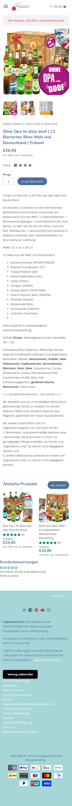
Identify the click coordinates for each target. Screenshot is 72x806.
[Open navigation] (6, 6)
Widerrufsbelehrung (16, 713)
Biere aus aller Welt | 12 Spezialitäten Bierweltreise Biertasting (52, 532)
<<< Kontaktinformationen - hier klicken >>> (32, 394)
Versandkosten (26, 155)
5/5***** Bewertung (16, 681)
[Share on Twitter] (20, 165)
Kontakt (8, 718)
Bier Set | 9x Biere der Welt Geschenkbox (17, 528)
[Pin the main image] (25, 165)
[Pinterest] (36, 610)
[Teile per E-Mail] (30, 165)
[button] (12, 534)
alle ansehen (58, 485)
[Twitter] (24, 610)
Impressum (10, 685)
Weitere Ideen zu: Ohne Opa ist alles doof (30, 124)
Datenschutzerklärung (17, 722)
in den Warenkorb (32, 181)
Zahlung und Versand (47, 660)
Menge (7, 174)
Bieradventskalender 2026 (20, 732)
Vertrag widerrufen (20, 674)
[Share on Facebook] (15, 165)
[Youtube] (42, 610)
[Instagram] (48, 610)
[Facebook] (30, 610)
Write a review (9, 576)
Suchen (8, 699)
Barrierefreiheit (13, 690)
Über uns (9, 727)
